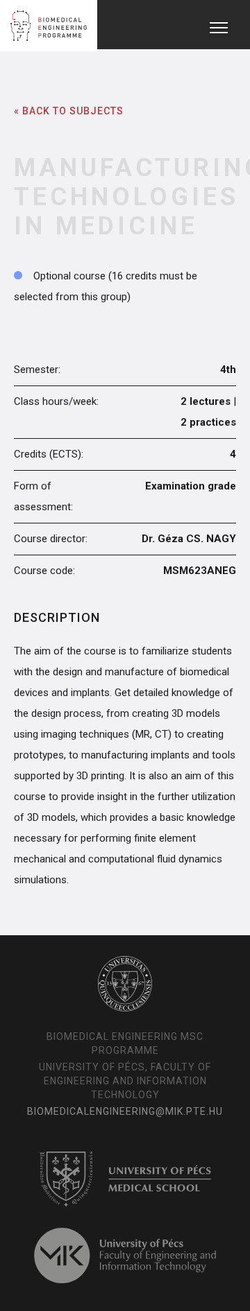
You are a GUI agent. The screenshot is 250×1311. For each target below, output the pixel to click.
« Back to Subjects (69, 110)
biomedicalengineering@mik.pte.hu (125, 1111)
